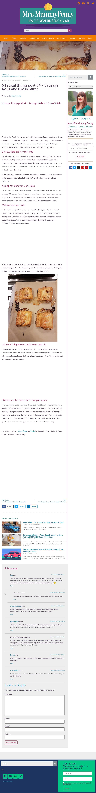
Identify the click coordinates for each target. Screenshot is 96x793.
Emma (12, 655)
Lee (11, 575)
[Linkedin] (90, 167)
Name (7, 718)
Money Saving (16, 96)
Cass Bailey (14, 670)
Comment (9, 694)
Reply (11, 585)
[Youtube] (82, 167)
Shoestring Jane (15, 606)
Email (7, 726)
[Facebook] (70, 167)
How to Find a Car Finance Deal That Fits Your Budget (43, 522)
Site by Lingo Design (8, 781)
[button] (8, 506)
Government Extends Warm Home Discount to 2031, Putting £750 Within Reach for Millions (43, 536)
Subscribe (80, 157)
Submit (67, 789)
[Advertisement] (33, 118)
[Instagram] (78, 167)
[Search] (70, 30)
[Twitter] (74, 167)
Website (8, 734)
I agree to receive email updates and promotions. (77, 783)
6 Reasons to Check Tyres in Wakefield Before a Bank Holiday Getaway (43, 550)
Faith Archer (14, 621)
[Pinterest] (86, 167)
